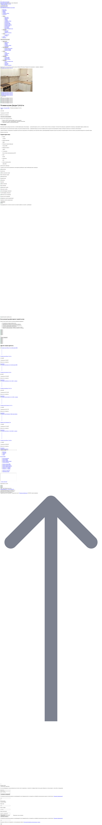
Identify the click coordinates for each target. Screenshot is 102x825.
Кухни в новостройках (7, 466)
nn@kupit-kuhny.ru (3, 489)
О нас (4, 33)
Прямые (4, 11)
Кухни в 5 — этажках (6, 467)
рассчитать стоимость (4, 816)
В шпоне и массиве (8, 24)
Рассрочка (6, 30)
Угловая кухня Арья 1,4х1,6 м (5, 372)
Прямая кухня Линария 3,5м (5, 422)
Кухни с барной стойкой (7, 461)
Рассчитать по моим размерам (6, 116)
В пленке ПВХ (7, 22)
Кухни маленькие (6, 458)
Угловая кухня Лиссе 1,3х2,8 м (6, 440)
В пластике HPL (8, 23)
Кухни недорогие (6, 462)
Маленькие (5, 10)
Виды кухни (5, 41)
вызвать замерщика (4, 337)
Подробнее (2, 363)
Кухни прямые (5, 459)
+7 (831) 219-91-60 (3, 4)
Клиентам (4, 29)
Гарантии (6, 31)
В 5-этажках (7, 26)
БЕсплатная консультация (5, 39)
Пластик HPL (7, 58)
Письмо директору (8, 32)
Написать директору (6, 470)
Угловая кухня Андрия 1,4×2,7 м (6, 405)
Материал (4, 56)
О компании (7, 34)
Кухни (4, 16)
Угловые (4, 12)
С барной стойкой (6, 13)
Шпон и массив (7, 59)
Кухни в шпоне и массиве (7, 465)
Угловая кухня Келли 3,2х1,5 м (6, 388)
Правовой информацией (58, 730)
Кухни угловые (5, 460)
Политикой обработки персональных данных (32, 822)
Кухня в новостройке (8, 48)
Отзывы (6, 35)
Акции (4, 36)
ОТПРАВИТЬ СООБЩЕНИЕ (5, 794)
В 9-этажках (7, 27)
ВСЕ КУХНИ (2, 456)
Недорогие (4, 14)
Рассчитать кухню (6, 471)
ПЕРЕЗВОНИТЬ (13, 728)
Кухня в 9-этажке (8, 50)
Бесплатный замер (3, 2)
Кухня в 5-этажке (8, 49)
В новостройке (7, 25)
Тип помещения (5, 47)
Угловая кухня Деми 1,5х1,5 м (5, 356)
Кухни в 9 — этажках (6, 468)
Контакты (4, 37)
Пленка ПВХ (7, 57)
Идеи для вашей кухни (9, 28)
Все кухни (4, 9)
